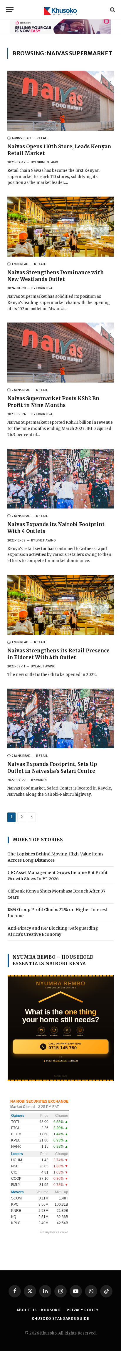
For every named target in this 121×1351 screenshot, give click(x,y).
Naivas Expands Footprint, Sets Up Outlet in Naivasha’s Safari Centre (52, 767)
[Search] (112, 9)
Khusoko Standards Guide (60, 1318)
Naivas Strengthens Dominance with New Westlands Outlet (55, 276)
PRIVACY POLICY (83, 1310)
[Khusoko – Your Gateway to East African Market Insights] (60, 9)
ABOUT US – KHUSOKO (38, 1310)
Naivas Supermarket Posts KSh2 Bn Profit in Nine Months (53, 401)
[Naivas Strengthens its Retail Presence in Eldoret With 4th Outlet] (60, 605)
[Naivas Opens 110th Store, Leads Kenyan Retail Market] (60, 101)
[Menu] (10, 9)
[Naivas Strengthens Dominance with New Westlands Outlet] (60, 227)
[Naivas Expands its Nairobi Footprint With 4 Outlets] (60, 479)
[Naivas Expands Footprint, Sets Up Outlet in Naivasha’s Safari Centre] (60, 719)
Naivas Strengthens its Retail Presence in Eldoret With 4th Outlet (58, 654)
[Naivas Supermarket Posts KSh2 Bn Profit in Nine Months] (60, 353)
